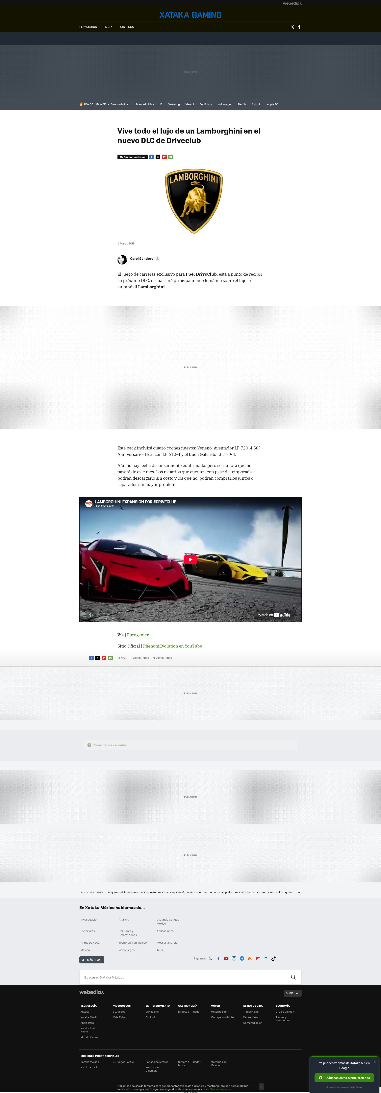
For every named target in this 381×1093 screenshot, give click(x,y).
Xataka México (90, 1062)
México (85, 950)
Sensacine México (157, 1062)
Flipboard (164, 157)
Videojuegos (190, 14)
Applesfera (87, 1023)
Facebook (299, 27)
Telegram (242, 957)
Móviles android (167, 942)
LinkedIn (265, 957)
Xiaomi (190, 104)
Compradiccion (252, 1023)
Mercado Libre (145, 104)
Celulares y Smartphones (128, 933)
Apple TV (272, 104)
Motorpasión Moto (222, 1017)
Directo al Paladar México (189, 1063)
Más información (220, 1089)
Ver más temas (92, 960)
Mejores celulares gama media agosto (132, 892)
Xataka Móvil (88, 1017)
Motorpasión (219, 1011)
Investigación (89, 919)
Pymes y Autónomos (283, 1018)
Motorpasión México (219, 1063)
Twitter (292, 27)
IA (161, 104)
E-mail (170, 157)
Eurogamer (138, 635)
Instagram (234, 957)
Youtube (226, 957)
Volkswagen (225, 104)
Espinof (150, 1017)
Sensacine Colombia (152, 1068)
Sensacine (152, 1011)
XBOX (108, 27)
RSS (250, 957)
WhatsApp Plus (223, 892)
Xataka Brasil (89, 1067)
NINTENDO (127, 27)
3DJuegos (119, 1011)
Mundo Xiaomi (89, 1037)
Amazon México (120, 104)
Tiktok (273, 957)
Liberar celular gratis (279, 892)
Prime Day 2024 (91, 942)
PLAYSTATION (88, 27)
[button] (144, 258)
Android (256, 104)
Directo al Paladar (189, 1011)
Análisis (124, 919)
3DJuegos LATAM (123, 1062)
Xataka (85, 1011)
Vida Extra (119, 1017)
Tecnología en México (133, 942)
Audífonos (206, 104)
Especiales (88, 931)
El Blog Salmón (285, 1011)
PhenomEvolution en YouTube (172, 646)
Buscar (293, 977)
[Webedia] (292, 3)
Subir (290, 993)
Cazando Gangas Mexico (168, 921)
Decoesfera (250, 1017)
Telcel (161, 950)
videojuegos (164, 658)
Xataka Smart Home (89, 1029)
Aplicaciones (165, 931)
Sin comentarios (134, 157)
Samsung (174, 104)
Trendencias (251, 1011)
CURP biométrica (250, 892)
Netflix (242, 104)
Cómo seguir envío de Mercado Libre (185, 892)
